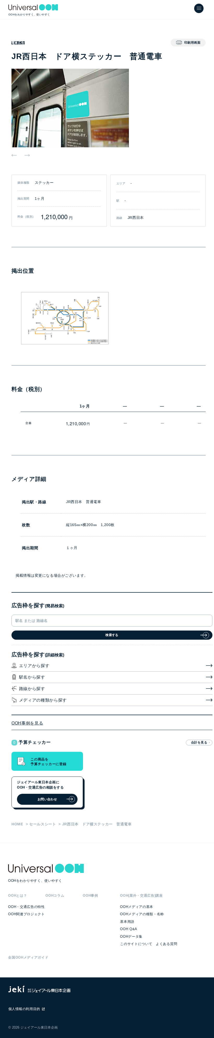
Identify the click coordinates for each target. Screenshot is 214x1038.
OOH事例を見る (27, 723)
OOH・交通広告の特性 (26, 907)
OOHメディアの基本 (136, 907)
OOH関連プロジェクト (26, 914)
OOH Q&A (128, 929)
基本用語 (127, 922)
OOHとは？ (17, 895)
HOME (17, 824)
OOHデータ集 (131, 936)
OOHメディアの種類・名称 (142, 914)
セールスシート (42, 824)
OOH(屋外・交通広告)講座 (141, 895)
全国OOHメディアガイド (28, 957)
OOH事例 (90, 895)
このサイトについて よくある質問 (148, 944)
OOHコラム (54, 895)
